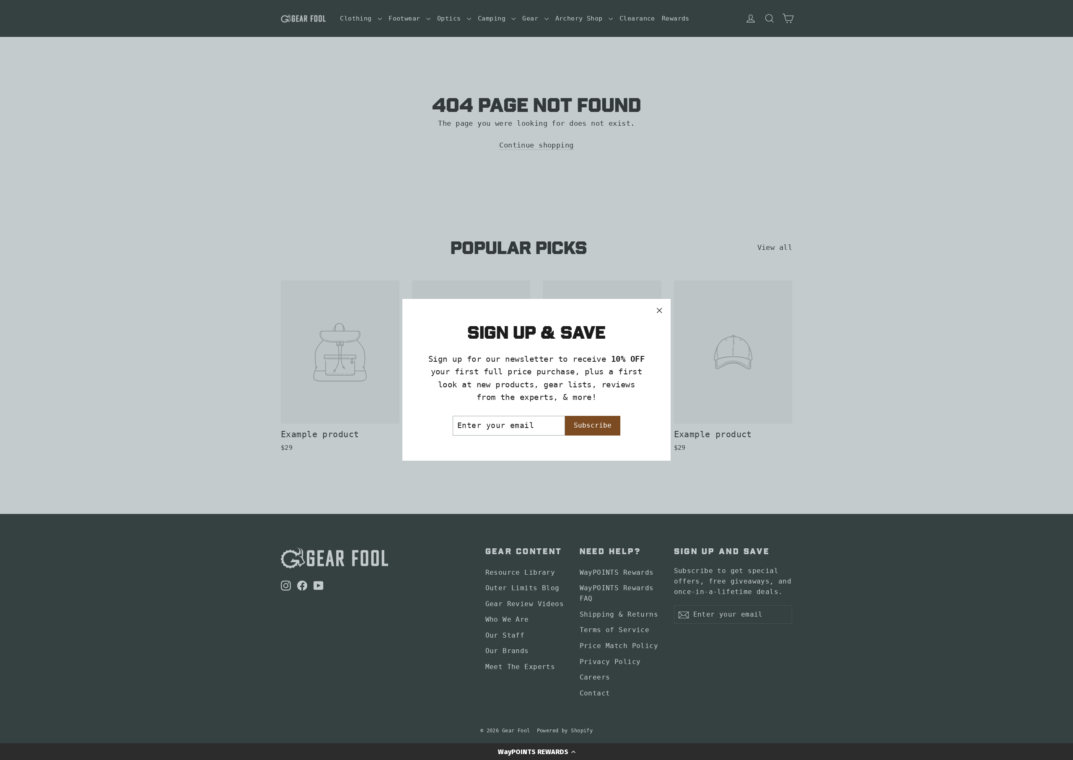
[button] (536, 751)
